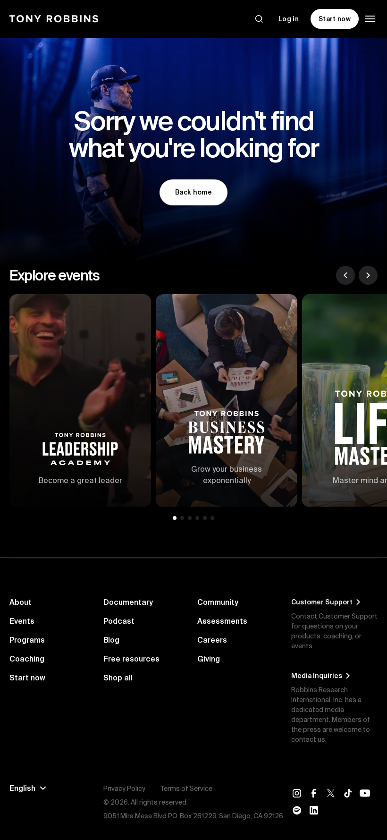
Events (21, 621)
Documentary (128, 602)
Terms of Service (186, 788)
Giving (208, 658)
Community (217, 602)
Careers (212, 640)
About (20, 602)
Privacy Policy (124, 788)
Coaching (26, 658)
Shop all (118, 677)
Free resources (131, 658)
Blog (111, 640)
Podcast (119, 621)
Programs (27, 640)
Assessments (222, 621)
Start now (27, 677)
